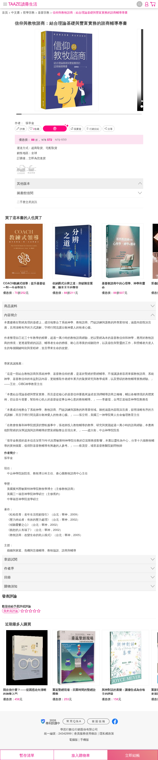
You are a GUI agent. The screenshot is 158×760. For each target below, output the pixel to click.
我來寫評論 (10, 611)
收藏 (36, 128)
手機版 (84, 739)
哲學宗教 (29, 12)
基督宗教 (43, 12)
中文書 (15, 12)
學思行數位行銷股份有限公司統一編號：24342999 (71, 731)
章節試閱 (10, 559)
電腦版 (73, 739)
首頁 (5, 12)
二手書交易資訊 (27, 202)
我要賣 (77, 128)
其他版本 (23, 183)
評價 (22, 128)
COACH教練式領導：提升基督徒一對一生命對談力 (24, 285)
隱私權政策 (107, 733)
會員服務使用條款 (85, 733)
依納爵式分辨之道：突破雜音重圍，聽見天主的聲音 (72, 285)
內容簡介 (10, 315)
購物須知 (10, 586)
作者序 (9, 568)
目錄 (7, 577)
